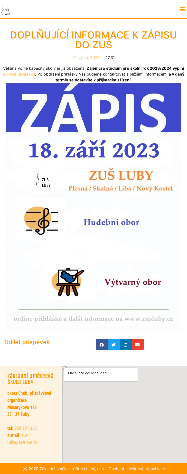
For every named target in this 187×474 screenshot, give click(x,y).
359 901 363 (25, 428)
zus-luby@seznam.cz (22, 438)
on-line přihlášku (19, 74)
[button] (182, 9)
